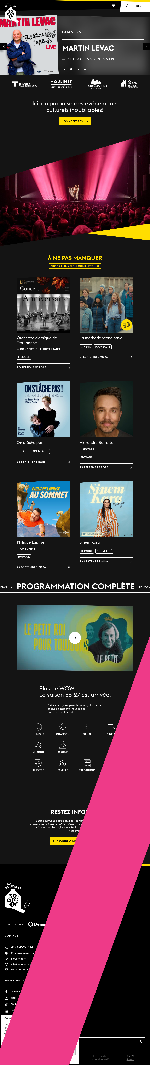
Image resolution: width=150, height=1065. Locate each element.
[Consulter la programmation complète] (75, 586)
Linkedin (14, 1011)
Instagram (15, 998)
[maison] (129, 84)
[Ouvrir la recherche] (127, 6)
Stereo (130, 1059)
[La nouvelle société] (12, 13)
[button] (64, 69)
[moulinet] (61, 84)
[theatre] (24, 84)
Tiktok (13, 1004)
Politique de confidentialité (100, 1057)
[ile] (96, 84)
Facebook (15, 991)
